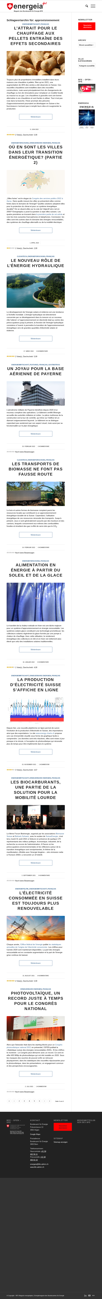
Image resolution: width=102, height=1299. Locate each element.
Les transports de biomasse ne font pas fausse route (36, 469)
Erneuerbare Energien (40, 143)
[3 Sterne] (10, 134)
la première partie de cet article (49, 214)
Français (45, 24)
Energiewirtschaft (31, 24)
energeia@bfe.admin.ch (39, 1164)
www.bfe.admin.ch (37, 1167)
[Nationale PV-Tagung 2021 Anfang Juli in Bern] (36, 1028)
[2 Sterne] (9, 134)
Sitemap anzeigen (60, 1142)
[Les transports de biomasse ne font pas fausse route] (36, 494)
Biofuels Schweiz (22, 836)
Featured (34, 365)
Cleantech (22, 256)
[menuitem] (85, 6)
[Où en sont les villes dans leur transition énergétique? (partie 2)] (36, 182)
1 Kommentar (44, 764)
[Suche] (85, 6)
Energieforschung (20, 143)
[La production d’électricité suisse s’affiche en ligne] (36, 710)
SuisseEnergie (52, 836)
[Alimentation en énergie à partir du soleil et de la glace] (36, 602)
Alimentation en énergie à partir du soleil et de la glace (36, 570)
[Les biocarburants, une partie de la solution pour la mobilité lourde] (36, 817)
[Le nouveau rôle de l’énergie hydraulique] (36, 290)
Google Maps (35, 1134)
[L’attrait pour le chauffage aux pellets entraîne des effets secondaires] (36, 63)
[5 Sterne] (14, 134)
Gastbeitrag (54, 365)
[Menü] (91, 6)
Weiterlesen (36, 117)
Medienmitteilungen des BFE (86, 1121)
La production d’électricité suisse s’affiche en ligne (35, 684)
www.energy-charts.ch (45, 733)
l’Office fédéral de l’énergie (31, 944)
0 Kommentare (42, 351)
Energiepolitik (22, 889)
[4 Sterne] (12, 134)
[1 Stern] (7, 134)
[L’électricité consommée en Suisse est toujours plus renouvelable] (36, 928)
